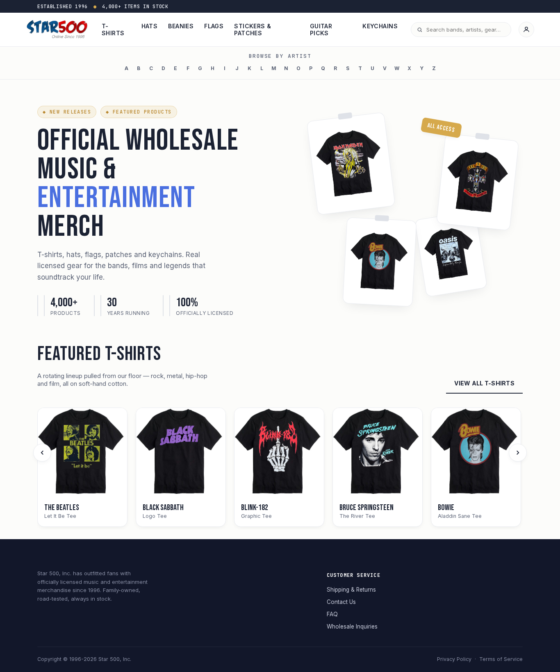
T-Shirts (113, 29)
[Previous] (42, 453)
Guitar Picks (321, 29)
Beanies (180, 26)
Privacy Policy (454, 659)
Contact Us (341, 602)
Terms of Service (501, 659)
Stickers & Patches (252, 29)
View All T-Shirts (484, 383)
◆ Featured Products (138, 112)
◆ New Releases (67, 112)
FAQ (332, 614)
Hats (149, 26)
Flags (213, 26)
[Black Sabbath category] (180, 452)
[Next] (518, 453)
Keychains (380, 26)
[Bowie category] (476, 452)
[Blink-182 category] (279, 452)
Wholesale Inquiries (352, 626)
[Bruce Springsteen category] (377, 452)
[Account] (526, 29)
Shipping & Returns (351, 589)
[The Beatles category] (82, 452)
